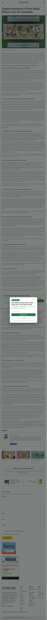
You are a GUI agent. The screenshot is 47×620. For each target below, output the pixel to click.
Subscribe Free (23, 314)
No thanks (23, 318)
